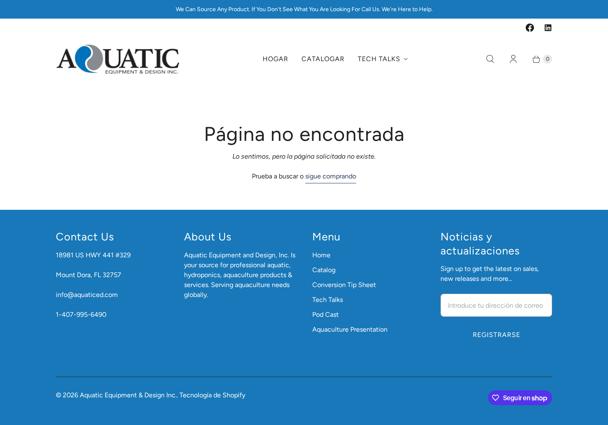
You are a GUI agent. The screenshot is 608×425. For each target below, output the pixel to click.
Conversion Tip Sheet (344, 285)
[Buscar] (490, 59)
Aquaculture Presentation (350, 329)
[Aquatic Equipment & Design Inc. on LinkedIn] (548, 28)
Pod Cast (325, 314)
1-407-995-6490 (81, 314)
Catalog (323, 270)
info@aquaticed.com (87, 295)
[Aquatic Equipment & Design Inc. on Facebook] (530, 28)
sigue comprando (330, 176)
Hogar (275, 59)
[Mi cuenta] (513, 59)
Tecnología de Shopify (212, 395)
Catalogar (323, 59)
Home (321, 255)
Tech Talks (379, 59)
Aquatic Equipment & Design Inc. (128, 395)
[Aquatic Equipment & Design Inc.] (118, 59)
